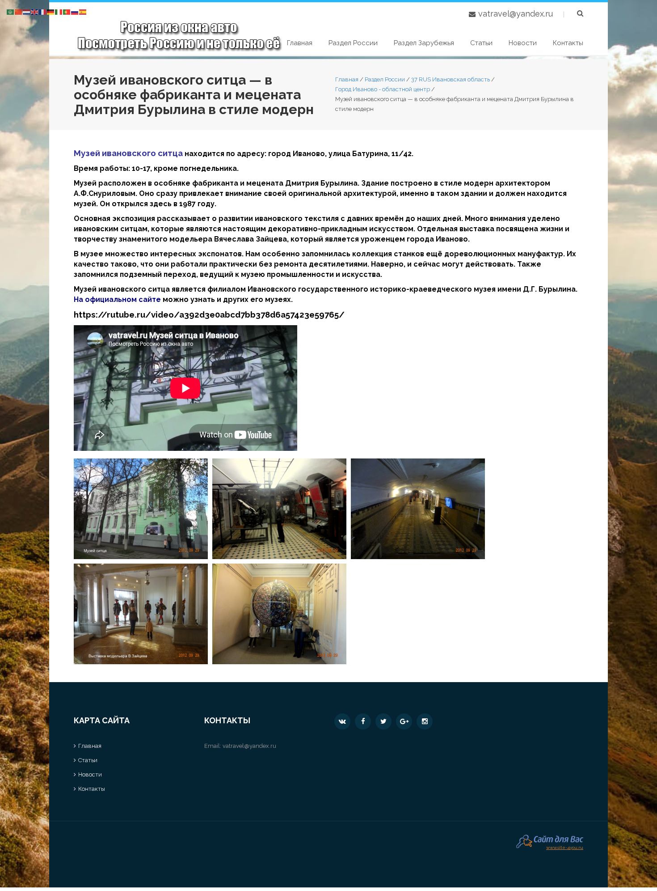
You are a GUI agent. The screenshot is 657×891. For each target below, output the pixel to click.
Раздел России (353, 43)
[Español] (83, 11)
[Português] (67, 11)
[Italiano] (59, 11)
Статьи (481, 43)
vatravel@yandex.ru (515, 13)
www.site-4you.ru (564, 846)
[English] (35, 11)
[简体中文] (19, 11)
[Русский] (75, 11)
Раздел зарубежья (424, 43)
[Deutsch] (51, 11)
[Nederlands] (27, 11)
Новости (523, 43)
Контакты (568, 43)
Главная (299, 43)
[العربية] (11, 11)
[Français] (43, 11)
